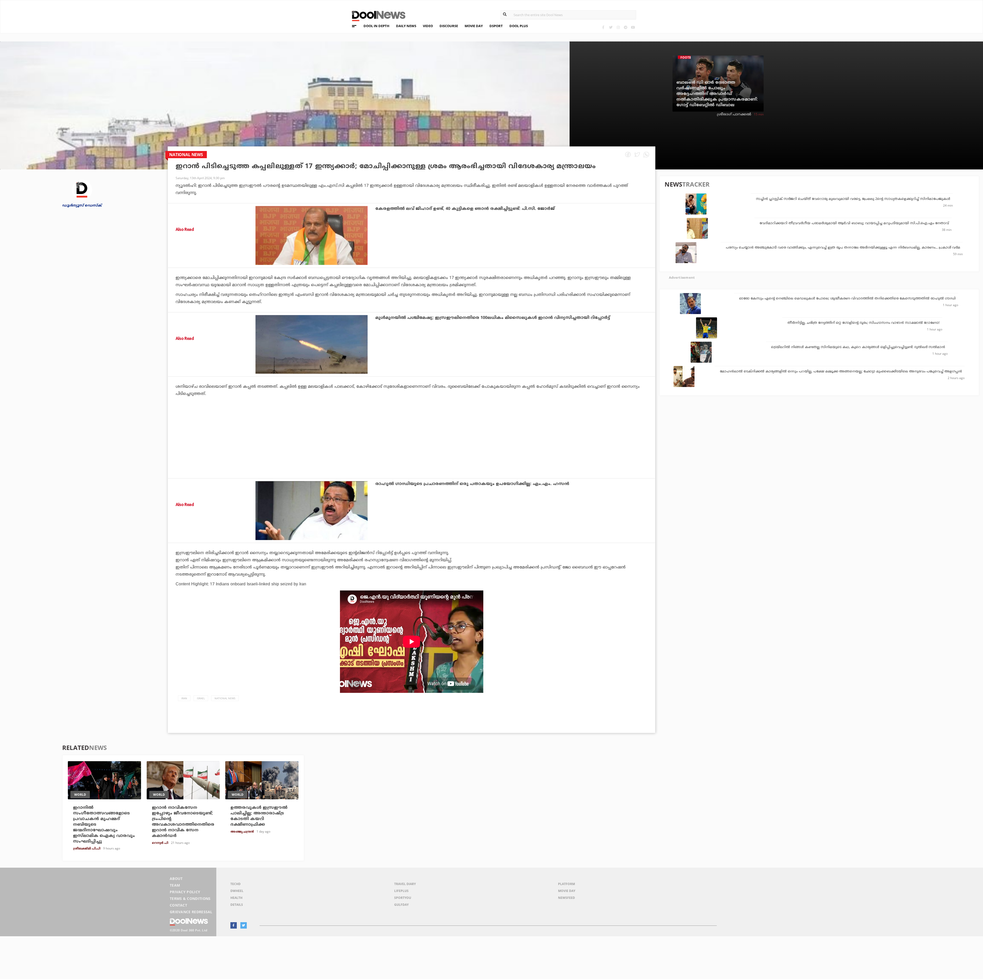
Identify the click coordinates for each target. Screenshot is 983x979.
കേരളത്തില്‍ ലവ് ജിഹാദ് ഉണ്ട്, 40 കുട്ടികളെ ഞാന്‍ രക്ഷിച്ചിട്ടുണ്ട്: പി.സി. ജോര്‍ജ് (465, 208)
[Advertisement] (411, 451)
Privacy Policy (185, 891)
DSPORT (496, 26)
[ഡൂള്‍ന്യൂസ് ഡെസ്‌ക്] (82, 189)
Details (236, 904)
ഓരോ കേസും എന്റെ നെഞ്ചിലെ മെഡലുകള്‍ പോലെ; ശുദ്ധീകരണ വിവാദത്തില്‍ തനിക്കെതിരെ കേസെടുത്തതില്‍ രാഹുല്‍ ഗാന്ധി (847, 299)
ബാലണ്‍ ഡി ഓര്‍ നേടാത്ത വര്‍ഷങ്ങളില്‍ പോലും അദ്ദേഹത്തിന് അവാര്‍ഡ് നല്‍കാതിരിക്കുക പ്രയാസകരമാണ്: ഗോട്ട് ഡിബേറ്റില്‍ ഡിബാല (717, 94)
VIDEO (428, 26)
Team (175, 885)
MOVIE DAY (474, 26)
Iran (184, 698)
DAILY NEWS (406, 26)
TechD (235, 884)
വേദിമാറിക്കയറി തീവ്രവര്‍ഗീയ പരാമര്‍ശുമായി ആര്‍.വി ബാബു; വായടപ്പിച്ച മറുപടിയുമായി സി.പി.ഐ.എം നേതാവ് (854, 223)
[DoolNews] (376, 15)
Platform (566, 884)
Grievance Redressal (191, 911)
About (176, 878)
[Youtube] (633, 27)
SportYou (402, 898)
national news (225, 698)
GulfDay (401, 904)
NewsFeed (566, 898)
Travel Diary (405, 884)
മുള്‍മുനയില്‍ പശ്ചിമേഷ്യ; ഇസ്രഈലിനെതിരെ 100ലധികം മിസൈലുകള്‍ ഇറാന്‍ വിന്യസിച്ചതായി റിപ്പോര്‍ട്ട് (492, 317)
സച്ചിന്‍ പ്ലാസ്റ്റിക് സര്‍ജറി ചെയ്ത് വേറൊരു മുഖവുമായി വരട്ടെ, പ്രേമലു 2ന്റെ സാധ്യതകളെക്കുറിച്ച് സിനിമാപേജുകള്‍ (853, 199)
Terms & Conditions (190, 898)
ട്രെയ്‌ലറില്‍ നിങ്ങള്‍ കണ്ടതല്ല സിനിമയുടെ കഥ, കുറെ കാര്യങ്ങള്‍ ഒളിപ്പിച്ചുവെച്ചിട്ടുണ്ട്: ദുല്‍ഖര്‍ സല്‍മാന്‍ (858, 347)
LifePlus (401, 891)
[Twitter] (610, 27)
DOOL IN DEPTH (376, 26)
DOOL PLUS (518, 26)
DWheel (236, 891)
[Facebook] (603, 27)
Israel (201, 698)
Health (236, 898)
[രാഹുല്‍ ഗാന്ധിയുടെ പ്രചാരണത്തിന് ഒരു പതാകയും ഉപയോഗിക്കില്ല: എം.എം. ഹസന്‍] (311, 510)
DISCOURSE (449, 26)
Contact (178, 905)
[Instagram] (618, 27)
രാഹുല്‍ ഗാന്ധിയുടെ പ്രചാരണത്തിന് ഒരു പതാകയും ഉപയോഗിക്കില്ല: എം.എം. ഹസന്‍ (472, 484)
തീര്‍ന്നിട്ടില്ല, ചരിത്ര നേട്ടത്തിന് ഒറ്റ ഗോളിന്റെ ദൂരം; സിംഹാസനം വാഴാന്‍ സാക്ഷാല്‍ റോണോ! (863, 323)
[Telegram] (625, 27)
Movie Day (566, 891)
